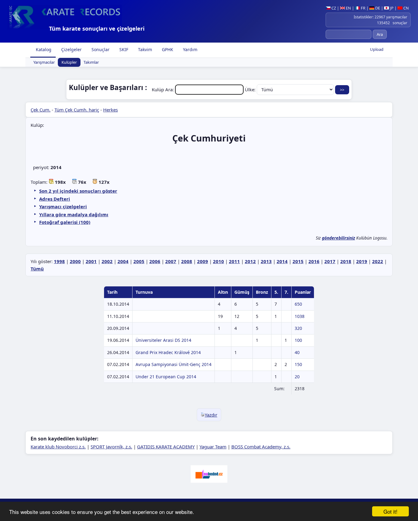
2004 (123, 261)
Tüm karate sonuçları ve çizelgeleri (96, 28)
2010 (218, 261)
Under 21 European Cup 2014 (166, 376)
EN (348, 8)
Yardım (189, 49)
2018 (345, 261)
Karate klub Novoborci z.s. (58, 447)
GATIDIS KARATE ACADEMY (166, 447)
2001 (91, 261)
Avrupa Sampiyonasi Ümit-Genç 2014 (173, 364)
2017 (329, 261)
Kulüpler (69, 62)
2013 (266, 261)
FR (362, 8)
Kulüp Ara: (163, 89)
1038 (299, 316)
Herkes (110, 110)
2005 (138, 261)
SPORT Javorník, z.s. (111, 447)
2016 (313, 261)
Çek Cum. (40, 110)
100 (298, 340)
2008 (186, 261)
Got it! (390, 511)
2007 (170, 261)
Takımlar (91, 62)
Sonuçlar (100, 49)
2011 (234, 261)
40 (297, 352)
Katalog (43, 49)
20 (297, 376)
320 (298, 328)
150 (298, 364)
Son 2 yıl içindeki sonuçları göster (78, 191)
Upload (376, 49)
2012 (250, 261)
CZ (333, 8)
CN (405, 8)
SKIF (123, 49)
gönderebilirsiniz (338, 238)
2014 (282, 261)
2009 (202, 261)
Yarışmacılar (44, 62)
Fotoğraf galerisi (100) (64, 222)
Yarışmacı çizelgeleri (63, 206)
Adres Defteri (54, 199)
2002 (107, 261)
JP (391, 8)
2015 (298, 261)
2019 (361, 261)
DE (377, 8)
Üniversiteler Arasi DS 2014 (163, 340)
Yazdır (211, 415)
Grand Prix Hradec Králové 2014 (168, 352)
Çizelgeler (71, 49)
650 (298, 304)
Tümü (37, 269)
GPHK (167, 49)
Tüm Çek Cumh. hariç (76, 110)
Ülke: (251, 89)
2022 (377, 261)
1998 (59, 261)
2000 (75, 261)
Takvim (144, 49)
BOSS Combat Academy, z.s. (260, 447)
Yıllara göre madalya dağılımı (73, 214)
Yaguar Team (213, 447)
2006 (154, 261)
